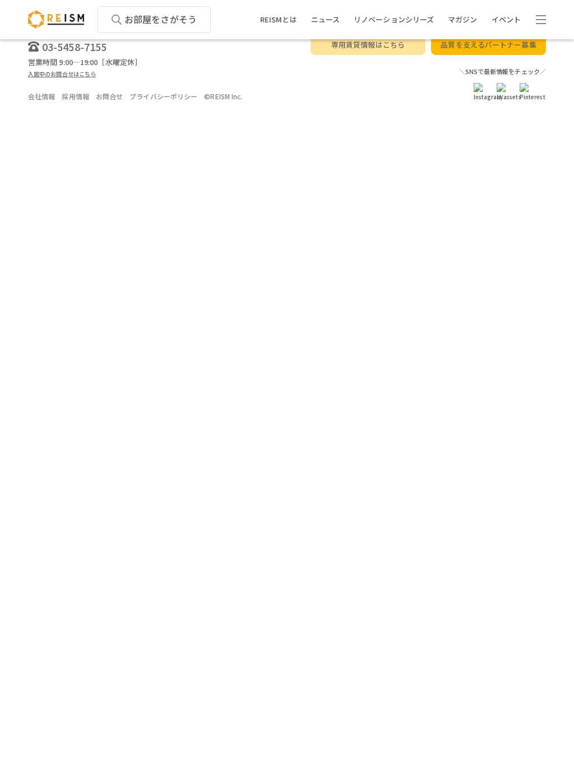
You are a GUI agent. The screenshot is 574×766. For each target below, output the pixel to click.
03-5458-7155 (74, 46)
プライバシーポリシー (163, 96)
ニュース (325, 19)
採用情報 (75, 96)
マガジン (462, 19)
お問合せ (109, 96)
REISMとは (278, 19)
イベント (506, 19)
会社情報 (41, 96)
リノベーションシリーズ (394, 19)
